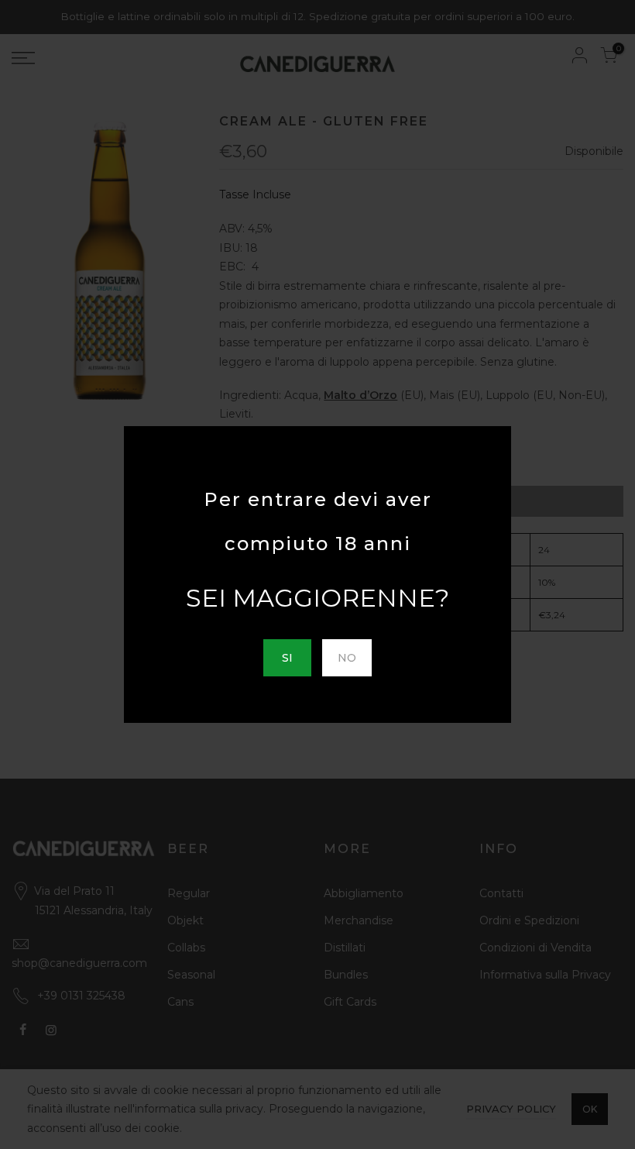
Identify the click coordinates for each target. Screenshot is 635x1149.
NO (347, 658)
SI (287, 658)
